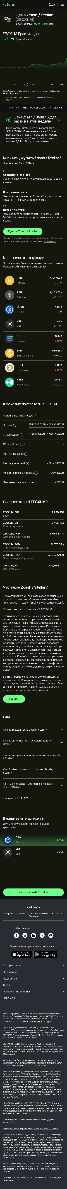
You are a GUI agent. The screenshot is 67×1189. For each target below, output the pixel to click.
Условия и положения (49, 1128)
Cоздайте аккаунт (10, 91)
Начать (14, 698)
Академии (50, 241)
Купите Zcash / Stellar (22, 231)
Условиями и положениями (37, 1111)
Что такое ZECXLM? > (36, 107)
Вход (52, 4)
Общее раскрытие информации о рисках (21, 1128)
